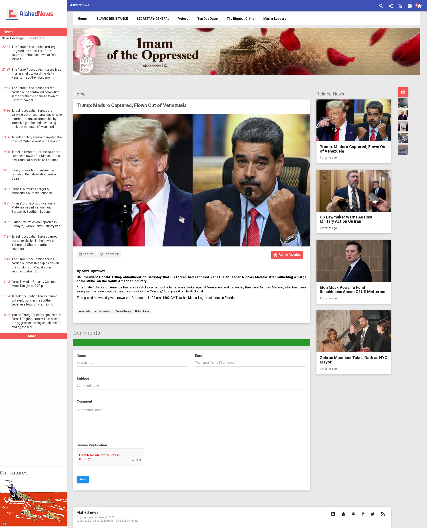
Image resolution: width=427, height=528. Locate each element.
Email (199, 356)
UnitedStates (142, 311)
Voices (183, 18)
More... (33, 336)
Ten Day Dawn (207, 18)
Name (81, 356)
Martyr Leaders (274, 18)
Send (82, 479)
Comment (84, 401)
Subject (83, 379)
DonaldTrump (123, 311)
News (8, 32)
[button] (391, 6)
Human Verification (92, 445)
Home (79, 94)
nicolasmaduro (103, 311)
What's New (37, 38)
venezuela (84, 311)
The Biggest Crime (240, 18)
